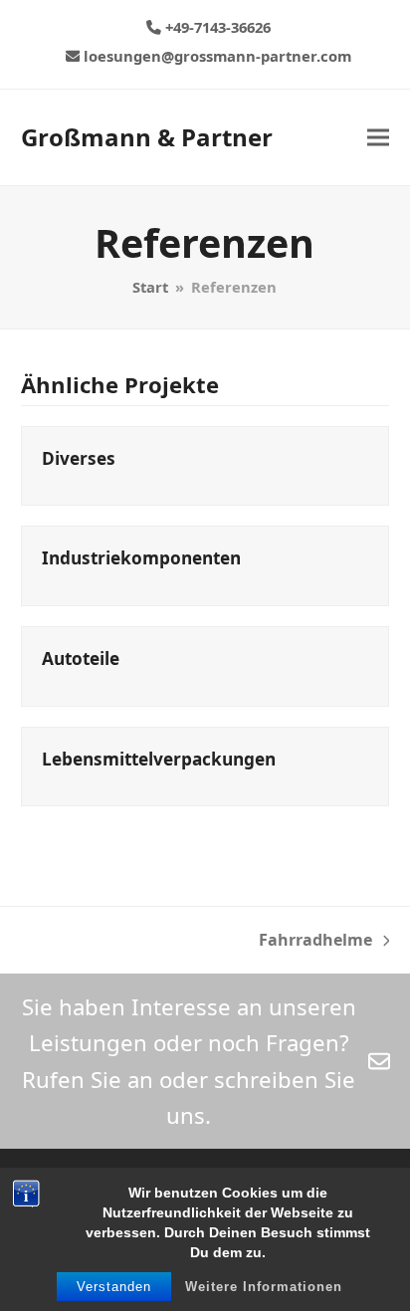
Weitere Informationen (263, 1286)
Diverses (78, 458)
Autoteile (80, 658)
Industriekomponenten (141, 557)
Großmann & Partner (147, 136)
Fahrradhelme (315, 941)
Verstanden (114, 1286)
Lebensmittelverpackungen (159, 759)
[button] (378, 136)
